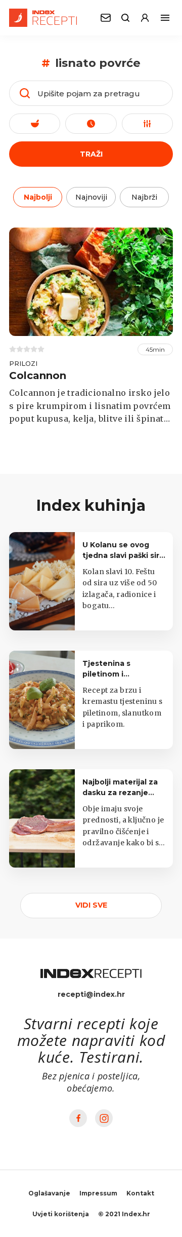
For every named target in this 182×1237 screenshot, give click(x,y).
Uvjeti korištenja (60, 1214)
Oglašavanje (49, 1193)
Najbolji (38, 197)
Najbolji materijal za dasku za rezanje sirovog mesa (120, 792)
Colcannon (37, 375)
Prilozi (23, 363)
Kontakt (140, 1193)
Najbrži (144, 197)
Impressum (98, 1193)
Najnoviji (91, 197)
